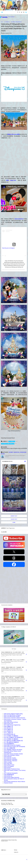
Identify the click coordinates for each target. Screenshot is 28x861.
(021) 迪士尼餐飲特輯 (9, 748)
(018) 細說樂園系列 (9, 743)
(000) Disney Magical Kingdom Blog (13, 713)
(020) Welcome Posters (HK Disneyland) (14, 746)
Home (2, 21)
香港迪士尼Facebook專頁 (13, 134)
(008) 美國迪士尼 (8, 726)
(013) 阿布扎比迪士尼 (9, 734)
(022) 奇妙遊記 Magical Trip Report (13, 749)
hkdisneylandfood (19, 218)
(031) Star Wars (8, 763)
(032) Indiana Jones (9, 765)
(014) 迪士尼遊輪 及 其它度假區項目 (13, 737)
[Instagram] (19, 12)
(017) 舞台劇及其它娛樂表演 (11, 742)
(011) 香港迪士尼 (6, 21)
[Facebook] (17, 12)
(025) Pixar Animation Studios (11, 755)
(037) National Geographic (11, 773)
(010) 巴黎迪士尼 (8, 729)
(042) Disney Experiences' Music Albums (14, 781)
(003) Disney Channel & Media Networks (14, 718)
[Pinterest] (23, 12)
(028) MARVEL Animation (10, 759)
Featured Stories (8, 783)
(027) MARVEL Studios (10, 758)
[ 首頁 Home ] (3, 850)
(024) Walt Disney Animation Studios (13, 753)
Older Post (14, 519)
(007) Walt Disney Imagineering (12, 725)
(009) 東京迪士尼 (8, 728)
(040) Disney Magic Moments (11, 777)
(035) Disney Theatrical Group (12, 769)
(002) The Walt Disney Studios (12, 716)
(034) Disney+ (7, 767)
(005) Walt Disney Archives (11, 722)
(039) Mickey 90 (8, 776)
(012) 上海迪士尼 (8, 732)
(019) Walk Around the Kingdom (12, 745)
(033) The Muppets (9, 766)
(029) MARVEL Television (10, 760)
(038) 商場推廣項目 (9, 774)
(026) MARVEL (8, 756)
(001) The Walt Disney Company (12, 715)
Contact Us (16, 852)
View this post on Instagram (8, 248)
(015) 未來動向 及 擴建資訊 (11, 739)
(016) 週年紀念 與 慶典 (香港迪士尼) (16, 21)
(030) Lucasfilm (8, 762)
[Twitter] (21, 12)
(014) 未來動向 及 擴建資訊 (11, 736)
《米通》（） (11, 180)
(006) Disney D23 (8, 723)
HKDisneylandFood (13, 269)
